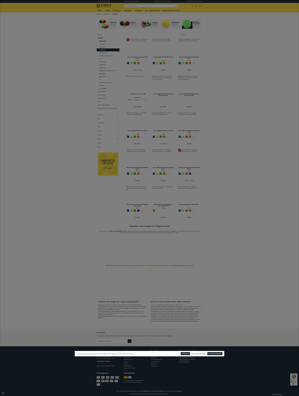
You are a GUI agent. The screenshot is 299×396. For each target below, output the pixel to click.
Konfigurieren (185, 353)
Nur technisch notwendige (199, 353)
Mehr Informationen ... (129, 353)
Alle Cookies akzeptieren (214, 353)
